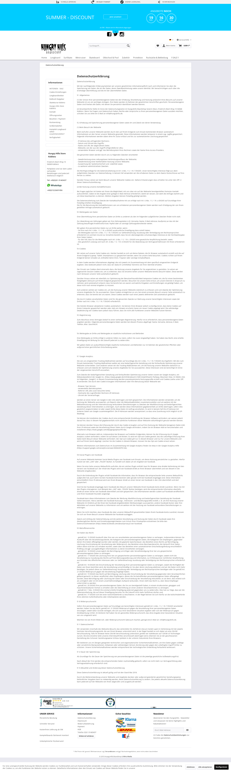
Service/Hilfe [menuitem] (184, 44)
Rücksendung (54, 127)
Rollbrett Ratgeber (56, 103)
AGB (79, 734)
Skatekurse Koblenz (57, 107)
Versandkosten (110, 756)
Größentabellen (55, 130)
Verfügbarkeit (54, 142)
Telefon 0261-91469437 (87, 737)
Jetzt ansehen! (115, 17)
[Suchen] (128, 50)
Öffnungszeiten (55, 120)
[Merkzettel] (157, 50)
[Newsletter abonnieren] (187, 734)
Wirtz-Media (127, 761)
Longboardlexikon (56, 100)
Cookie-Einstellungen (57, 96)
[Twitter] (115, 38)
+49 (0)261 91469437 (103, 2)
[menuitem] (109, 50)
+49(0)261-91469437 (58, 185)
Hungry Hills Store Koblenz (56, 111)
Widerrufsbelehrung (86, 728)
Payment (81, 731)
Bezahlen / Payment (57, 123)
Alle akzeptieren (205, 767)
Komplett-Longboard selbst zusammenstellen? (57, 136)
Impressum (82, 725)
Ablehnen (191, 767)
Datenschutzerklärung (87, 722)
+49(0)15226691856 (54, 195)
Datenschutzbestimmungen (175, 739)
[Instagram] (121, 38)
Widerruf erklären (86, 740)
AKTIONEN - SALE (56, 93)
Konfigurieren (221, 767)
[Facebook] (109, 38)
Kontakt (52, 116)
